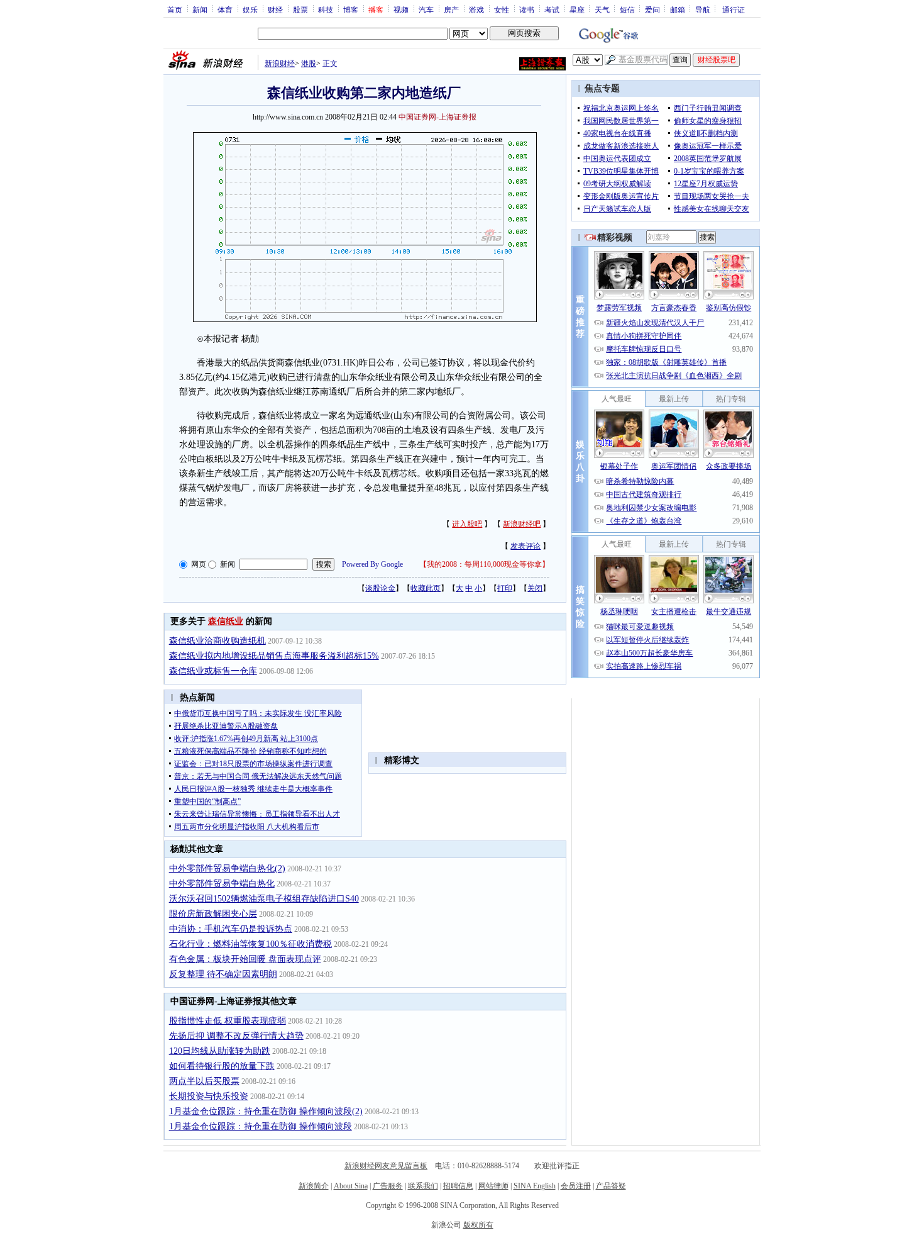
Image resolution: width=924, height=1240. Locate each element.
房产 (451, 9)
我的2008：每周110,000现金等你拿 (484, 564)
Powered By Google (372, 564)
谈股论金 (380, 588)
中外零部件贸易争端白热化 (222, 883)
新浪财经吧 (522, 524)
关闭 (534, 588)
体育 (225, 9)
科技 (325, 9)
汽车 (426, 9)
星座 (577, 9)
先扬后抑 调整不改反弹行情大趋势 (236, 1036)
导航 (702, 9)
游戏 (476, 9)
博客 (350, 9)
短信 (627, 9)
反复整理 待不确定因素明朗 (223, 974)
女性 (501, 9)
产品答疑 (611, 1185)
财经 (275, 9)
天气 (602, 9)
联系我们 (423, 1185)
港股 (308, 63)
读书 (526, 9)
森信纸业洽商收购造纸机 (217, 640)
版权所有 (478, 1224)
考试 (551, 9)
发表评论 (525, 546)
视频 (401, 9)
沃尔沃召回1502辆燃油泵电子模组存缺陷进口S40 (264, 898)
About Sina (351, 1185)
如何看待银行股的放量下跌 (222, 1066)
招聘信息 (458, 1185)
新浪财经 (280, 63)
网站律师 (493, 1185)
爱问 (652, 9)
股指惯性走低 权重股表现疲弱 (227, 1020)
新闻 (199, 9)
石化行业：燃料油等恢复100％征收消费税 (250, 944)
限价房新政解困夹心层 (213, 914)
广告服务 (388, 1185)
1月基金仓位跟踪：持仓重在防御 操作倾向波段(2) (266, 1111)
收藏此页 (425, 588)
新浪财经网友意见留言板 (385, 1165)
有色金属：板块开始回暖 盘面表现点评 (245, 959)
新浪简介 (314, 1185)
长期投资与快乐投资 (208, 1096)
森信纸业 (225, 621)
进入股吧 (467, 524)
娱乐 (250, 9)
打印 (504, 588)
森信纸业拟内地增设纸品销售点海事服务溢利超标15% (274, 656)
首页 (174, 9)
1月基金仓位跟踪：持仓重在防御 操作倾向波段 (260, 1126)
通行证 (733, 9)
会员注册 (576, 1185)
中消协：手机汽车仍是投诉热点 (230, 929)
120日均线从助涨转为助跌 (219, 1051)
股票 (300, 9)
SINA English (535, 1185)
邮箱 (677, 9)
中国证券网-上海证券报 (437, 117)
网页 (198, 564)
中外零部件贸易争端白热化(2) (227, 868)
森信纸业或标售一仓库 (213, 671)
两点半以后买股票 (204, 1081)
